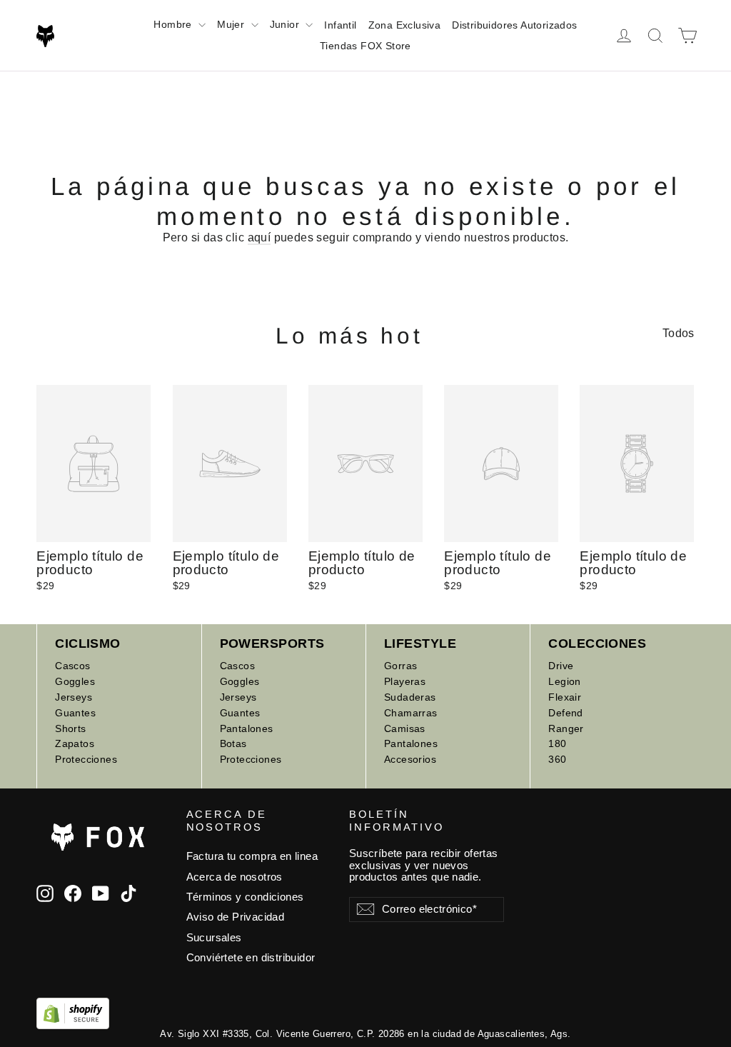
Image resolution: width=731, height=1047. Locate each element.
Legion (564, 681)
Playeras (404, 681)
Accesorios (410, 759)
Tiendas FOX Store (365, 45)
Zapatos (74, 743)
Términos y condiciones (245, 897)
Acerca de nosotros (234, 877)
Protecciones (86, 759)
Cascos (72, 665)
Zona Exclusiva (404, 25)
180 (557, 743)
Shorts (70, 728)
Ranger (565, 728)
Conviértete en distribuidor (251, 957)
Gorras (400, 665)
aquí (259, 237)
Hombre (174, 24)
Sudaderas (410, 697)
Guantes (75, 712)
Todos (678, 333)
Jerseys (73, 697)
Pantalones (246, 728)
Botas (233, 743)
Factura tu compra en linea (252, 856)
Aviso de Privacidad (235, 917)
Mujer (232, 24)
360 (557, 759)
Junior (286, 24)
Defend (565, 712)
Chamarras (411, 712)
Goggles (75, 681)
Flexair (564, 697)
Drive (560, 665)
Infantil (340, 25)
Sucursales (214, 937)
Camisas (404, 728)
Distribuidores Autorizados (514, 25)
